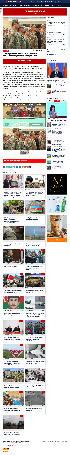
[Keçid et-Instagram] (46, 1)
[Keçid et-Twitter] (44, 1)
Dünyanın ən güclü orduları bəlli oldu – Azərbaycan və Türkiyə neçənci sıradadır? (34, 193)
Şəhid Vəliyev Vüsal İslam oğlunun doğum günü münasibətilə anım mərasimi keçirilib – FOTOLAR (11, 220)
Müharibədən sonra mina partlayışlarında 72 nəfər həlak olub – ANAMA (12, 363)
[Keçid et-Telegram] (48, 1)
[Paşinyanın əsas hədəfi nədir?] (49, 86)
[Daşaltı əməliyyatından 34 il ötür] (35, 376)
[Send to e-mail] (26, 167)
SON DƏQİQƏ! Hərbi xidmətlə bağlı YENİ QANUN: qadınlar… (12, 386)
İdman (41, 5)
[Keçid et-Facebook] (41, 1)
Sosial (25, 5)
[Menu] (4, 1)
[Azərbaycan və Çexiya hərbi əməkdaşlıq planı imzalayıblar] (13, 328)
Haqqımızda (48, 441)
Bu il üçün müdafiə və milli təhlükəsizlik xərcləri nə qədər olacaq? (12, 410)
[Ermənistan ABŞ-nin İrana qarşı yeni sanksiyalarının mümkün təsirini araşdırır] (57, 70)
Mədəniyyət (54, 5)
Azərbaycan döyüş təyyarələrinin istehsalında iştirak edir (35, 362)
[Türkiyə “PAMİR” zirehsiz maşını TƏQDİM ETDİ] (35, 281)
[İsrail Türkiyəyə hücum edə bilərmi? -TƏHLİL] (49, 92)
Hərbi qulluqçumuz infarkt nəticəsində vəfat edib (33, 218)
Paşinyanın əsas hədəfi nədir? (58, 85)
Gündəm (15, 5)
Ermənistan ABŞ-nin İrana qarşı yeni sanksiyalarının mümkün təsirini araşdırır (55, 41)
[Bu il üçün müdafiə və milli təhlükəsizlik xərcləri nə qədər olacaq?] (13, 399)
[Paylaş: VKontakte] (20, 167)
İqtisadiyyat (31, 5)
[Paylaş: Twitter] (7, 167)
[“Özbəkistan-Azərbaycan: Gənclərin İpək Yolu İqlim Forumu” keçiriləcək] (49, 162)
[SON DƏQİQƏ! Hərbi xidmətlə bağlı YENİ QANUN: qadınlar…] (13, 376)
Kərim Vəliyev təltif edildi (10, 266)
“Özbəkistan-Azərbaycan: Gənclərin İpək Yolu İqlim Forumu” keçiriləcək (59, 163)
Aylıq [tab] (64, 100)
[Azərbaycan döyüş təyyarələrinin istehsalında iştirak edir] (35, 352)
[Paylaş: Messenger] (14, 167)
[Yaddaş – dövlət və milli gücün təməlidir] (57, 110)
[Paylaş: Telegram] (17, 167)
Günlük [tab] (49, 100)
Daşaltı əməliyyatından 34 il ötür (34, 386)
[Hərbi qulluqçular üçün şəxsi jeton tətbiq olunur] (13, 234)
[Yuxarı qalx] (66, 451)
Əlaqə (53, 441)
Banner (48, 20)
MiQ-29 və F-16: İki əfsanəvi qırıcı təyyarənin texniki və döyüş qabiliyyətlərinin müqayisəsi (35, 315)
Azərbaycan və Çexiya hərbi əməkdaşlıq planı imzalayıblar (12, 338)
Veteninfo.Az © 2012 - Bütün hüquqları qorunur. (12, 445)
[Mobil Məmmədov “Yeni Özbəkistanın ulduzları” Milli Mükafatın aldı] (49, 168)
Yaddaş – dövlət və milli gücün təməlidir (56, 120)
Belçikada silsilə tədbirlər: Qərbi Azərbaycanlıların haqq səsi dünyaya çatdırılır (58, 156)
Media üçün (57, 441)
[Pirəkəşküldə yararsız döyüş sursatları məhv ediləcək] (35, 234)
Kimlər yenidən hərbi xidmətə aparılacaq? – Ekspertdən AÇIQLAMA (34, 339)
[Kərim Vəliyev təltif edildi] (13, 257)
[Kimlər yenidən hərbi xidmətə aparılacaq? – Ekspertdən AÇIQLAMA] (35, 328)
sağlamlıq (49, 29)
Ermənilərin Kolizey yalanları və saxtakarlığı (34, 409)
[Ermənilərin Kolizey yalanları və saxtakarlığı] (35, 399)
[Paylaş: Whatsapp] (10, 167)
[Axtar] (66, 2)
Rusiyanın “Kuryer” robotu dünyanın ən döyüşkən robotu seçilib (12, 434)
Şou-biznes (47, 5)
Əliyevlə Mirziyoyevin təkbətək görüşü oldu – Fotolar (58, 125)
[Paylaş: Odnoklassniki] (23, 167)
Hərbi (6, 50)
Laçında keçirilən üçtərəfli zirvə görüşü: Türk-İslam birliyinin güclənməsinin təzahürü (58, 143)
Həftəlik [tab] (57, 100)
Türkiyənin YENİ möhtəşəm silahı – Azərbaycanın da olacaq (13, 291)
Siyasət (20, 5)
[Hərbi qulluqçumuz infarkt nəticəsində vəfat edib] (35, 208)
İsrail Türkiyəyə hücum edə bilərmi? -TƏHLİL (59, 92)
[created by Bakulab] (35, 451)
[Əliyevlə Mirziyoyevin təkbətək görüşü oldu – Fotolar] (49, 124)
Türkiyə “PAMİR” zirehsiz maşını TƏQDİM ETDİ (34, 291)
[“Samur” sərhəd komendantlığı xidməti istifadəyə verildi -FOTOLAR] (35, 257)
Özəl (11, 5)
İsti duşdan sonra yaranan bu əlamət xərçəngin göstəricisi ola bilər (55, 31)
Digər (59, 5)
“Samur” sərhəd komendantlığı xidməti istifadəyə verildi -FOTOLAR (34, 268)
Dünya (37, 5)
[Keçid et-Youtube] (52, 1)
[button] (44, 130)
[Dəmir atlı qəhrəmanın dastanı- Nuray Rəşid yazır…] (13, 303)
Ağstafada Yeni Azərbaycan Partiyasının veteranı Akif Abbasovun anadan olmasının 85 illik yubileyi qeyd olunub (59, 131)
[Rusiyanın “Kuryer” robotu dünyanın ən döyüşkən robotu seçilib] (13, 423)
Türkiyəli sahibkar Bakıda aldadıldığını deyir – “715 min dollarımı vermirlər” (56, 23)
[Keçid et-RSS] (54, 1)
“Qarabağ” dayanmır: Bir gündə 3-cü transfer (56, 50)
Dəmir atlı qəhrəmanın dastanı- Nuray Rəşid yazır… (12, 314)
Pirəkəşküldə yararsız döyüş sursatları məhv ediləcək (33, 244)
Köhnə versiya (64, 441)
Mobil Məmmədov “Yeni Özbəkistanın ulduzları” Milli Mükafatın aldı (57, 169)
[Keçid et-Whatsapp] (50, 1)
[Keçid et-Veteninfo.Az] (13, 1)
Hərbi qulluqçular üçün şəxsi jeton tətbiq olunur (13, 244)
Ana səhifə (6, 5)
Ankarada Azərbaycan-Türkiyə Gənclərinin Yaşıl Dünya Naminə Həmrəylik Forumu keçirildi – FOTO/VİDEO (58, 149)
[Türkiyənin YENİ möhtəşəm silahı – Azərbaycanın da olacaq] (13, 281)
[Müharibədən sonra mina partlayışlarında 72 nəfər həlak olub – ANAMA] (13, 352)
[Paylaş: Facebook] (4, 167)
